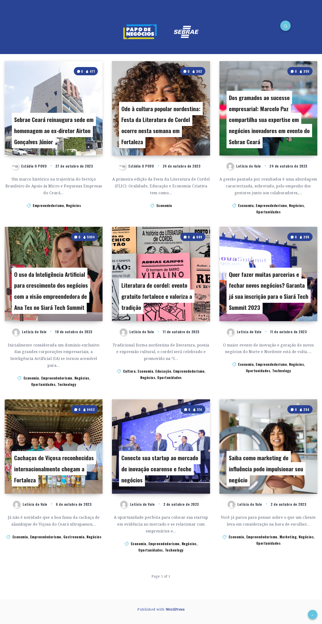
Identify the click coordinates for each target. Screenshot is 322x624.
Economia (164, 205)
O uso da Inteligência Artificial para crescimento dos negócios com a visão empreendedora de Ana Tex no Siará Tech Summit (51, 291)
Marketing (288, 536)
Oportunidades (268, 211)
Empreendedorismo (48, 205)
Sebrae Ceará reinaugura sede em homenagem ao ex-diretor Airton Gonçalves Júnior (54, 130)
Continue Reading (82, 141)
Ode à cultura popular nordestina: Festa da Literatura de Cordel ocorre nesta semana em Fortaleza (160, 125)
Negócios (73, 205)
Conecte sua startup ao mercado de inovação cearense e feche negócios (159, 468)
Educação (163, 371)
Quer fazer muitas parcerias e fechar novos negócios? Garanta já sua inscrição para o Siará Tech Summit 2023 (268, 291)
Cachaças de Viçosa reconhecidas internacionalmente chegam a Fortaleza (54, 468)
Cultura (129, 371)
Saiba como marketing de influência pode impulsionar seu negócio (266, 468)
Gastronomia (74, 536)
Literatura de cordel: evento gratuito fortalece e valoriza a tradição (156, 296)
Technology (67, 384)
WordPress (175, 609)
